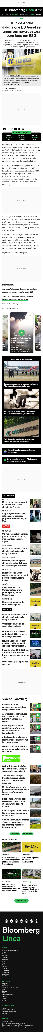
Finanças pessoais (8, 995)
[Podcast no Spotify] (36, 921)
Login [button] (40, 10)
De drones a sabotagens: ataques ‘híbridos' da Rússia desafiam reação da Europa (21, 385)
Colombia (5, 957)
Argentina (5, 956)
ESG (3, 993)
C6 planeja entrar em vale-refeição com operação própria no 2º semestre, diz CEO (14, 517)
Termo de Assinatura (8, 1010)
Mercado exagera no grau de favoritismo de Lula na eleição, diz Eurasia (15, 504)
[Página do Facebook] (6, 921)
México (4, 954)
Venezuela (5, 959)
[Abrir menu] (2, 9)
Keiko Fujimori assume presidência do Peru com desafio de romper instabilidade (13, 729)
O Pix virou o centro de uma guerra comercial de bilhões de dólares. (15, 749)
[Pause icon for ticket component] (2, 14)
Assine (4, 1008)
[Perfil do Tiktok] (31, 921)
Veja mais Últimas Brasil (21, 359)
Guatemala (5, 974)
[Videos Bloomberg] (21, 699)
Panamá (4, 967)
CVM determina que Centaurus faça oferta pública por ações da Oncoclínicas (19, 440)
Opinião (4, 996)
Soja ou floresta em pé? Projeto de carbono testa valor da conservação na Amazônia (13, 779)
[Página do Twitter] (11, 921)
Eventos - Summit (7, 1021)
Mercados (5, 985)
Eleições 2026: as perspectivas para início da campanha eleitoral (14, 707)
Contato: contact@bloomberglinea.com (14, 1023)
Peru (3, 963)
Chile (3, 961)
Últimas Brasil (15, 833)
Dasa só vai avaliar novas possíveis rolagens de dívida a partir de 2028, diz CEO (30, 889)
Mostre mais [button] (21, 901)
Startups (5, 991)
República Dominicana (9, 976)
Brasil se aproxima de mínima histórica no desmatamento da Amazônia (15, 813)
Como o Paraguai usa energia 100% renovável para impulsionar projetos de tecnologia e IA (15, 823)
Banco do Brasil (27, 833)
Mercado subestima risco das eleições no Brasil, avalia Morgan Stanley (15, 551)
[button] (4, 129)
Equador (5, 965)
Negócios (5, 984)
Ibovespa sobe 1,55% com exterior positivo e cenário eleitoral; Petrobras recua (14, 643)
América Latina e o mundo (10, 950)
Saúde (4, 998)
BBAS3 (11, 155)
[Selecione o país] (6, 10)
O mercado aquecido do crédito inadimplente (13, 603)
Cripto (4, 1000)
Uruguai (4, 968)
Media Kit (5, 1013)
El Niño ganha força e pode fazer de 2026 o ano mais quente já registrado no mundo (14, 803)
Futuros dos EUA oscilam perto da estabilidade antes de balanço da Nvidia (14, 634)
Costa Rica (5, 970)
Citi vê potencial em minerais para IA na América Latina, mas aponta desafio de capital (15, 538)
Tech (3, 989)
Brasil (4, 952)
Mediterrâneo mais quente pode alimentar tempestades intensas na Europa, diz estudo (15, 791)
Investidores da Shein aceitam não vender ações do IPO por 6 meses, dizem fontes (19, 413)
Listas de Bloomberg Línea (10, 987)
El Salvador (5, 972)
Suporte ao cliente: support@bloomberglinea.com (17, 1025)
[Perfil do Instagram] (21, 921)
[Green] (21, 759)
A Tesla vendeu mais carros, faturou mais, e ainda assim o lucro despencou (15, 740)
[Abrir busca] (36, 9)
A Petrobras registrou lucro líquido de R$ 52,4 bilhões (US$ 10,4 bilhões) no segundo (14, 718)
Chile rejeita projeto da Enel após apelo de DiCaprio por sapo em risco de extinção (14, 769)
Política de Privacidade (9, 1012)
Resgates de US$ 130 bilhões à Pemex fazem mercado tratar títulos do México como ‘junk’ (15, 654)
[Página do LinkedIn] (26, 921)
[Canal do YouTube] (16, 921)
